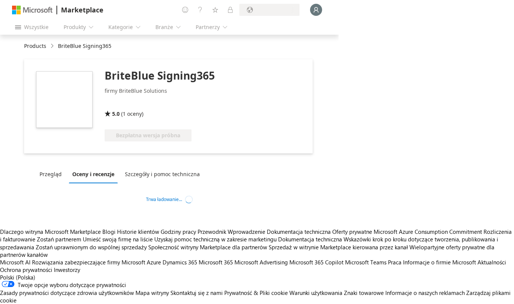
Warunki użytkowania (315, 292)
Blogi (109, 231)
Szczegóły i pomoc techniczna (162, 174)
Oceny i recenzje (93, 174)
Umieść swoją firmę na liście (118, 239)
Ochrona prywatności (26, 269)
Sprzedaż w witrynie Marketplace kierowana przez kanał (338, 247)
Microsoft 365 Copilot (316, 262)
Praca (394, 262)
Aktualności (492, 262)
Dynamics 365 (180, 262)
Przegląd (51, 174)
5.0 (116, 113)
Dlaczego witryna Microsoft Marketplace (50, 231)
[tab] (52, 174)
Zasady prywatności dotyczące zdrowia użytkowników (67, 292)
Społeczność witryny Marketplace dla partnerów (207, 247)
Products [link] (35, 45)
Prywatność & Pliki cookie (256, 292)
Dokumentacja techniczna (299, 231)
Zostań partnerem (59, 239)
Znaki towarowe (364, 292)
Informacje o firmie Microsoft (439, 262)
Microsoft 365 (216, 262)
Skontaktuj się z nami (196, 292)
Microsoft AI (15, 262)
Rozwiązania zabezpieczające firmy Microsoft (88, 262)
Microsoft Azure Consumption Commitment (429, 231)
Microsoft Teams (365, 262)
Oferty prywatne (352, 231)
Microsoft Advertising (261, 262)
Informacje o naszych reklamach (425, 292)
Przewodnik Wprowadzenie (231, 231)
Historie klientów (138, 231)
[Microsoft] (32, 10)
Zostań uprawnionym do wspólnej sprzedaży (91, 247)
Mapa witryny (152, 292)
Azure (154, 262)
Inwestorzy (67, 269)
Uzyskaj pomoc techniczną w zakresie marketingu (215, 239)
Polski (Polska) (17, 277)
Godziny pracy (178, 231)
